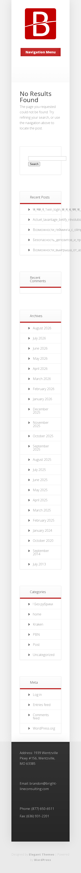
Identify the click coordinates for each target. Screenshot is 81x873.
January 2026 (42, 399)
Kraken (38, 624)
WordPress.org (44, 728)
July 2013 (39, 564)
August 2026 (42, 328)
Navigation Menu (41, 52)
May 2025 (40, 490)
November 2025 (41, 424)
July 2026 (39, 338)
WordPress (42, 860)
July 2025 (39, 469)
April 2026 (40, 368)
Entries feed (41, 704)
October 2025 (43, 436)
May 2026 (40, 358)
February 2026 (43, 389)
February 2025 (43, 520)
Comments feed (41, 716)
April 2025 (40, 500)
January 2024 (42, 530)
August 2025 (42, 459)
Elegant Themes (41, 854)
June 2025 (40, 480)
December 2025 (40, 411)
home (37, 614)
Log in (37, 694)
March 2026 (42, 378)
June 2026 (40, 348)
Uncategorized (43, 654)
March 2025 (42, 510)
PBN (36, 634)
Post (36, 644)
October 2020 (43, 540)
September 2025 (41, 448)
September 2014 (41, 552)
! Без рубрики (43, 604)
